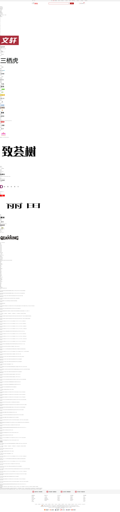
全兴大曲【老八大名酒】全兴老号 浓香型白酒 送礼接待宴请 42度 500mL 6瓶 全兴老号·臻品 (11, 295)
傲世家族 (34, 486)
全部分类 (1, 6)
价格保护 (71, 497)
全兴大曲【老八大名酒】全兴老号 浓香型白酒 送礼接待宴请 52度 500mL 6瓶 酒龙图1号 (11, 371)
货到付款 (58, 496)
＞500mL (1, 254)
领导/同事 (1, 287)
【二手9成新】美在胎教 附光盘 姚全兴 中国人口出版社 (7, 389)
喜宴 (0, 269)
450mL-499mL (2, 255)
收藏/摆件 (1, 268)
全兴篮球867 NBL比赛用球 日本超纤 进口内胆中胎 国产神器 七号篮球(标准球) (10, 298)
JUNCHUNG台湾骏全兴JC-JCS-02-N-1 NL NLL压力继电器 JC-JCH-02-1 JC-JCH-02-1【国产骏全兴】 (13, 341)
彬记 (20, 486)
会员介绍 (33, 497)
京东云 (63, 508)
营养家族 (37, 486)
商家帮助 (49, 504)
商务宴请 (1, 263)
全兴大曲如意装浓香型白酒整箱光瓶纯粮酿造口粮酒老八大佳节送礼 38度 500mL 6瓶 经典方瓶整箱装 (12, 407)
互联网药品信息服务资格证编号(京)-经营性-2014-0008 (63, 505)
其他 (0, 284)
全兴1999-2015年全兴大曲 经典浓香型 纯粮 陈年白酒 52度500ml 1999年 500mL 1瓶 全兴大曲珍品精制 (13, 379)
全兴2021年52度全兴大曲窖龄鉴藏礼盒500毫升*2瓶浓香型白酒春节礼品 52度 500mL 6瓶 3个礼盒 (12, 331)
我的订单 (59, 0)
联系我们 (39, 504)
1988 (0, 280)
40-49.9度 (1, 257)
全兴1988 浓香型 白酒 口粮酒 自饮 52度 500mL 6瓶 (6, 448)
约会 (0, 262)
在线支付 (58, 497)
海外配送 (46, 500)
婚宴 (0, 265)
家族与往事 (5, 486)
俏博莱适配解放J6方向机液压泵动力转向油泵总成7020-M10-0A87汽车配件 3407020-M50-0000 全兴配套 (13, 404)
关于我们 (36, 504)
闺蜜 (0, 286)
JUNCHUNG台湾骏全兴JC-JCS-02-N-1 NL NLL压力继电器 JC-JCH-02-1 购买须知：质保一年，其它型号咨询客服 (14, 351)
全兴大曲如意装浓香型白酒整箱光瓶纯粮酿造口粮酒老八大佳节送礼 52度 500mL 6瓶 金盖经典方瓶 (12, 293)
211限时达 (46, 497)
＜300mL (1, 253)
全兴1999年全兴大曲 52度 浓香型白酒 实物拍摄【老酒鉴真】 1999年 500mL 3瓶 (10, 374)
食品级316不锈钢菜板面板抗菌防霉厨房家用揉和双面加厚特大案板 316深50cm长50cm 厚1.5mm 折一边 (13, 427)
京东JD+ (84, 501)
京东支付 (61, 508)
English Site (79, 504)
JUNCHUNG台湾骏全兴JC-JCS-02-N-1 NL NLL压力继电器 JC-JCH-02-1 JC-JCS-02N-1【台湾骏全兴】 (13, 323)
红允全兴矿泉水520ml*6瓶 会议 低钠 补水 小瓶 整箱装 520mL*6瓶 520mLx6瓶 (10, 463)
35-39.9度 (1, 258)
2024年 (1, 249)
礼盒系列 (1, 279)
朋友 (0, 285)
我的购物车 (82, 3)
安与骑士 (18, 486)
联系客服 (33, 501)
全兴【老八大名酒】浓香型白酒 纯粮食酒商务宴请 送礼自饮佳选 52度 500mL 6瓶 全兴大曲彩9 (12, 409)
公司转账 (58, 500)
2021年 (1, 246)
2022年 (1, 247)
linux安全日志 (27, 486)
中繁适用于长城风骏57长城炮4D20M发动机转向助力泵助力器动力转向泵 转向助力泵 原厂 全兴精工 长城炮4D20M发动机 (15, 318)
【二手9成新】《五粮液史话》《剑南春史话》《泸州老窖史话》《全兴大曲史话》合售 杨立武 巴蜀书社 (13, 313)
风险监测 (69, 504)
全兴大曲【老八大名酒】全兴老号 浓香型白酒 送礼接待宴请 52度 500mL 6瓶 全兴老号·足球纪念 (12, 356)
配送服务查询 (46, 498)
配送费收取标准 (46, 499)
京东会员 (66, 0)
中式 (0, 282)
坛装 (0, 270)
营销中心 (53, 504)
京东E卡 (84, 499)
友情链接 (59, 504)
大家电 (32, 500)
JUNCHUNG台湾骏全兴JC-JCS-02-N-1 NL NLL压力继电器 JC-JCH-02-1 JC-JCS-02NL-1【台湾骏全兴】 (13, 456)
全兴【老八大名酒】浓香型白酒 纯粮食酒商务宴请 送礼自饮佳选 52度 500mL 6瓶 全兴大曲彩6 (12, 414)
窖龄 (0, 276)
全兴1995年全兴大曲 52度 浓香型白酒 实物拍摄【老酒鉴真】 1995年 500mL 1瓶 (10, 376)
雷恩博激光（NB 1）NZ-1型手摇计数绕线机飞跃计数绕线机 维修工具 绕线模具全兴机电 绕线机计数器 (12, 458)
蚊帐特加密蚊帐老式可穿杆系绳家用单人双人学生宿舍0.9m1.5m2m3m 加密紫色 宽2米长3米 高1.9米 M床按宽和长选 (14, 422)
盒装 (0, 273)
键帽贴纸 (1, 12)
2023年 (1, 248)
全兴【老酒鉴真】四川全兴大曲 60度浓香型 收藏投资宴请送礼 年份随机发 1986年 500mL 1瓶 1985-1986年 (13, 366)
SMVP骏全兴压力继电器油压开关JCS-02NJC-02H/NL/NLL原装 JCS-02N (9, 432)
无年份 (1, 251)
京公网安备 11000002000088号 (47, 505)
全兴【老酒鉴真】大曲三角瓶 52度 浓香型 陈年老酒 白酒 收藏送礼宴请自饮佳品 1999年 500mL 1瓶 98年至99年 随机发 (15, 369)
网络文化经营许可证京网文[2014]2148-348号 (63, 506)
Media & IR (83, 504)
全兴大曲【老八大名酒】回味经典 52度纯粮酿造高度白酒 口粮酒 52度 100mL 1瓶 (10, 384)
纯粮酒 (1, 275)
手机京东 (74, 0)
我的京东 (62, 0)
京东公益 (76, 504)
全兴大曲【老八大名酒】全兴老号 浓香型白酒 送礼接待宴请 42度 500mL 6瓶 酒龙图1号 (11, 361)
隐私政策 (73, 504)
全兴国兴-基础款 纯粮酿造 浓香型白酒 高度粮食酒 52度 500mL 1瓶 (8, 412)
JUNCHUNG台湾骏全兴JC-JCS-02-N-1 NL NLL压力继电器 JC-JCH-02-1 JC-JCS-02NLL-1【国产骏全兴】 (13, 338)
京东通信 (84, 500)
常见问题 (33, 499)
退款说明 (71, 498)
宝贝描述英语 (1, 486)
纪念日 (1, 266)
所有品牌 (1, 16)
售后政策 (71, 496)
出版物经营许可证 (54, 506)
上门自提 (46, 496)
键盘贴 (1, 11)
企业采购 (70, 0)
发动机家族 (23, 486)
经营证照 (70, 507)
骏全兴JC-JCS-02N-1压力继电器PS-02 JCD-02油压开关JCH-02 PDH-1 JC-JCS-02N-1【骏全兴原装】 (13, 437)
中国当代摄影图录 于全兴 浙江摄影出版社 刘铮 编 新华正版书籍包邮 (8, 300)
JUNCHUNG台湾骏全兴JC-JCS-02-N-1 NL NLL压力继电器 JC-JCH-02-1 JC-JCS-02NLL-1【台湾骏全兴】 (13, 328)
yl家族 (8, 486)
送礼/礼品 (1, 264)
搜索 (72, 3)
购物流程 (33, 496)
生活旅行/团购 (33, 498)
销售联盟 (63, 504)
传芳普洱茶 (30, 486)
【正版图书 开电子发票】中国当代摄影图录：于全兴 (6, 453)
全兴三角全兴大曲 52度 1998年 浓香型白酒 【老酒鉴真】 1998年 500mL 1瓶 (9, 346)
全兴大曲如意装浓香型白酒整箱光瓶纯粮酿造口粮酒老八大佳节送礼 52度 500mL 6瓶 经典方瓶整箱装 (12, 290)
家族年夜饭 (11, 486)
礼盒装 (1, 274)
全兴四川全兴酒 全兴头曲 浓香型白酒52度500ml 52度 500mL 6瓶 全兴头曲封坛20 (10, 308)
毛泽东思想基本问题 (2, 303)
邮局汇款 (58, 499)
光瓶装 (1, 271)
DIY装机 (84, 497)
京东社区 (66, 504)
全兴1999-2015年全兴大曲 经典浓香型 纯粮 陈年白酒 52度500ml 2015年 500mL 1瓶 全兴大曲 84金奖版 (13, 399)
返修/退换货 (71, 499)
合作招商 (46, 504)
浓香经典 (1, 281)
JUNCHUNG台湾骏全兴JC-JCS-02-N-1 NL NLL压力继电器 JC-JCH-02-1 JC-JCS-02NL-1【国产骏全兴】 (13, 336)
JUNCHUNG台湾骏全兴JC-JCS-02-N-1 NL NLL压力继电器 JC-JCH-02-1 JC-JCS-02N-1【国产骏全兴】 (13, 333)
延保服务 (84, 498)
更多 (0, 243)
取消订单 (71, 500)
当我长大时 (14, 486)
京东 (38, 3)
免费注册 (56, 0)
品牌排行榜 (1, 8)
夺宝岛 (84, 496)
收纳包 (1, 10)
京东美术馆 (1, 13)
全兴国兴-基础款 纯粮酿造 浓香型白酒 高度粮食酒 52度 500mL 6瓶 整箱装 (9, 417)
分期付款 (58, 498)
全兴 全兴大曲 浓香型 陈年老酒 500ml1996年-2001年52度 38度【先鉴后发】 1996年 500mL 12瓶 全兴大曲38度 (14, 481)
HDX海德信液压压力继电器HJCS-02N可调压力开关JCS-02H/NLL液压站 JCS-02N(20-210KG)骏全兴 (12, 394)
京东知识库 (1, 7)
